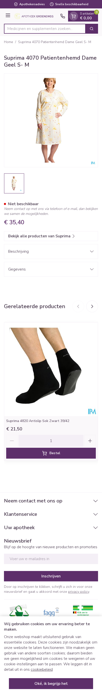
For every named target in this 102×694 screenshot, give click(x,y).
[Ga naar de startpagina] (36, 16)
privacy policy (78, 591)
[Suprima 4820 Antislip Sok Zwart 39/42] (51, 369)
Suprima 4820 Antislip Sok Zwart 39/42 (37, 421)
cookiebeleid (42, 669)
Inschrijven (51, 576)
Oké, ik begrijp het (51, 683)
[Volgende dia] (92, 306)
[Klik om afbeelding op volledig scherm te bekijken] (51, 120)
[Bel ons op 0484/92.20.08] (62, 16)
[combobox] (45, 29)
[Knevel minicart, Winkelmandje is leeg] (73, 16)
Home (8, 42)
